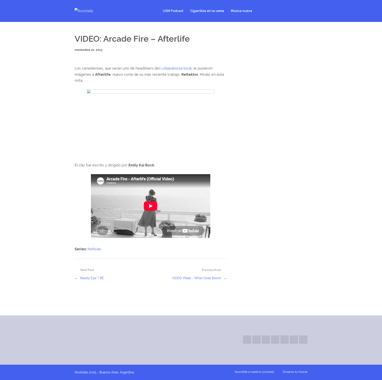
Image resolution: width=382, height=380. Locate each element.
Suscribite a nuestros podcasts (254, 371)
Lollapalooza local (176, 68)
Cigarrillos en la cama (207, 11)
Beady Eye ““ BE (92, 278)
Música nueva (241, 11)
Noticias (94, 249)
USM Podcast (173, 11)
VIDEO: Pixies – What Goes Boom (196, 278)
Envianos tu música (295, 371)
